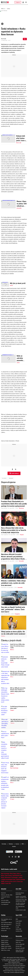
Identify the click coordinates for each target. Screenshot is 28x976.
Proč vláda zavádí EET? (6, 924)
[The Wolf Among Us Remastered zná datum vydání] (5, 711)
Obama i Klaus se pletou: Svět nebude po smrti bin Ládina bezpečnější (22, 203)
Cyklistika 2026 (19, 931)
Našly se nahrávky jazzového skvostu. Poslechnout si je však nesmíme (22, 358)
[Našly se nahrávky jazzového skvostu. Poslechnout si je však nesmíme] (8, 359)
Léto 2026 (18, 889)
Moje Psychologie (5, 873)
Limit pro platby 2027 (20, 944)
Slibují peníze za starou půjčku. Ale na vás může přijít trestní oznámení (13, 632)
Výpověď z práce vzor (5, 928)
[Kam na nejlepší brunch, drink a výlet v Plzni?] (5, 735)
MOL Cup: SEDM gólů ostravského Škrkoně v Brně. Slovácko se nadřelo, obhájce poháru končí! (17, 689)
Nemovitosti (8, 877)
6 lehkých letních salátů (21, 910)
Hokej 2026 (18, 923)
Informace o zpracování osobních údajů (11, 967)
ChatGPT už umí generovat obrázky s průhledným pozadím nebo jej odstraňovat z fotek (18, 778)
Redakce (11, 843)
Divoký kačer (4, 930)
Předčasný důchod (19, 940)
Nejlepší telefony (4, 942)
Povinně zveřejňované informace (17, 972)
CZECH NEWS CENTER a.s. (19, 957)
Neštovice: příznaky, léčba (6, 894)
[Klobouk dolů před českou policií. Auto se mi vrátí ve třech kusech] (8, 139)
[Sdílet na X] (15, 469)
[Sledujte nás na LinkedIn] (19, 857)
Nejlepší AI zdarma (5, 944)
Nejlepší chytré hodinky (6, 946)
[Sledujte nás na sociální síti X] (9, 857)
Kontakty (4, 843)
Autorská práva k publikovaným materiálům (14, 963)
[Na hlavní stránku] (5, 2)
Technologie (4, 936)
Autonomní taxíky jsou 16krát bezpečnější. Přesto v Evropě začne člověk (18, 658)
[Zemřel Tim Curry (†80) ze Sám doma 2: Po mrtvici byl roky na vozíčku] (5, 648)
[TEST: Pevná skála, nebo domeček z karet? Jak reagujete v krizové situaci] (5, 768)
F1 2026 (17, 927)
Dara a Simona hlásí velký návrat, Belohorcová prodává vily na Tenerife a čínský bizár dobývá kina (13, 530)
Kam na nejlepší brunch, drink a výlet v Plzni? (17, 732)
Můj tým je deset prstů (17, 283)
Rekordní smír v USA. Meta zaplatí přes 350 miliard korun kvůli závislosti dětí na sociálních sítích (18, 673)
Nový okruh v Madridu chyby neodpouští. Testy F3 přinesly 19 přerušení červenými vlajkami (17, 795)
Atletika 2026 (18, 929)
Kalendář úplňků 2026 (5, 902)
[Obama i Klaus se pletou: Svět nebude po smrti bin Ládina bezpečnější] (8, 204)
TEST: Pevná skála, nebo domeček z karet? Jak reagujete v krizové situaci (18, 764)
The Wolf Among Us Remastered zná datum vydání (18, 707)
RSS (23, 843)
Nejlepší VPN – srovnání (6, 948)
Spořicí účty (18, 942)
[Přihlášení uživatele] (23, 2)
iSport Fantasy (8, 875)
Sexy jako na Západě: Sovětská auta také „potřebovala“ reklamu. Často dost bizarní (13, 609)
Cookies (22, 967)
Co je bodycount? (4, 904)
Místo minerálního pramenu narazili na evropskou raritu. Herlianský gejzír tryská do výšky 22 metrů (18, 743)
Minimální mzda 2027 (20, 948)
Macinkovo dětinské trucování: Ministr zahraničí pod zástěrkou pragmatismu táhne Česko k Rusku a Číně (13, 556)
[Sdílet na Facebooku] (12, 469)
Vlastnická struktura (18, 969)
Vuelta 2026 (8, 883)
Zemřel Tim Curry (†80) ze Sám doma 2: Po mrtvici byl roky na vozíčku (17, 645)
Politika (3, 915)
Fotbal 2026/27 (19, 921)
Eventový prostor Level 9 (10, 881)
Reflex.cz (3, 8)
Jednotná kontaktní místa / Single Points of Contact (14, 970)
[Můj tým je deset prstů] (5, 284)
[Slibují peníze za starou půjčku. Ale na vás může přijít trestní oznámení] (13, 623)
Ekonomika (19, 936)
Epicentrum (3, 892)
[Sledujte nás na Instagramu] (15, 857)
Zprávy (8, 8)
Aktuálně (3, 889)
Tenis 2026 (18, 925)
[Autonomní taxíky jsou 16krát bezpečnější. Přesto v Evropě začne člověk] (5, 662)
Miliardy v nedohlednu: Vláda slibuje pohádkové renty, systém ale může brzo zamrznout (13, 583)
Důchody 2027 (19, 946)
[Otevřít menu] (26, 2)
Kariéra (14, 846)
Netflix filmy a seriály (5, 950)
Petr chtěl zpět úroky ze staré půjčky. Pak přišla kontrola (17, 720)
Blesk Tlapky (13, 873)
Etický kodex (7, 972)
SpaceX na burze (4, 940)
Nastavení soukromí (9, 969)
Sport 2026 (19, 915)
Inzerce (17, 843)
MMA (17, 919)
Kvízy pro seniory (4, 900)
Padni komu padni (5, 926)
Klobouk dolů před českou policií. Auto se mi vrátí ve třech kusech (21, 138)
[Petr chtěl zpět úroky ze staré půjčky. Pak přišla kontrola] (6, 724)
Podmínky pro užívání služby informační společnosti (14, 965)
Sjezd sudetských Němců (6, 922)
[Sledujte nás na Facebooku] (12, 857)
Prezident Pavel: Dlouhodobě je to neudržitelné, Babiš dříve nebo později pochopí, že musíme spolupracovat (14, 503)
